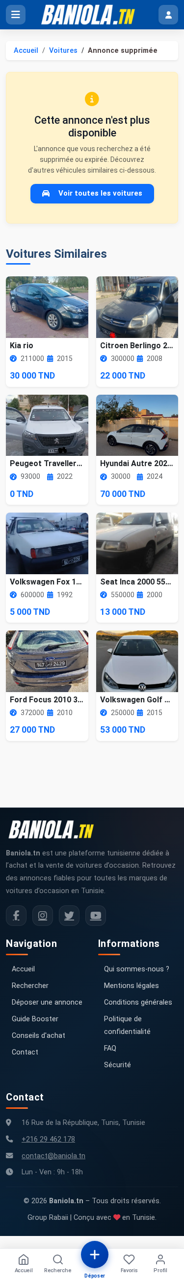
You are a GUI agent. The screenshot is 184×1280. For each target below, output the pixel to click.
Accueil (26, 50)
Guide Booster (35, 1019)
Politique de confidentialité (127, 1025)
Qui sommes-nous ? (136, 969)
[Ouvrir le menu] (16, 14)
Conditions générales (138, 1002)
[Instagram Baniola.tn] (42, 915)
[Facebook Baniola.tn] (16, 915)
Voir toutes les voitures (100, 193)
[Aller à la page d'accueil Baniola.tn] (55, 829)
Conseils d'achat (38, 1036)
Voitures (63, 50)
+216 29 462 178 (48, 1139)
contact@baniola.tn (53, 1156)
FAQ (110, 1048)
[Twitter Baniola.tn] (69, 915)
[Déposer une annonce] (94, 1254)
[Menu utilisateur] (168, 14)
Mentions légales (131, 986)
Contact (25, 1052)
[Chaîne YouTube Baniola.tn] (95, 915)
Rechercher (30, 986)
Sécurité (117, 1065)
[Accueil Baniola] (92, 14)
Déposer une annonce (47, 1002)
